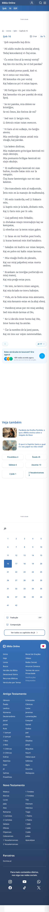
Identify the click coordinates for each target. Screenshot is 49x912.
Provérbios (7, 777)
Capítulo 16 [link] (23, 31)
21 (8, 572)
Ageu (28, 765)
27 (16, 580)
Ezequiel (29, 720)
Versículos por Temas (12, 682)
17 (16, 563)
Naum (28, 753)
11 (8, 555)
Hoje (5, 658)
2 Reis (5, 744)
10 (41, 547)
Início (5, 654)
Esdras (6, 757)
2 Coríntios (7, 820)
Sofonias (29, 761)
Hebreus (29, 808)
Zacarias (29, 769)
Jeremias (29, 712)
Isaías (28, 708)
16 (10, 8)
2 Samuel (7, 736)
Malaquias (30, 773)
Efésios (6, 828)
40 (41, 597)
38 (24, 597)
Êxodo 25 (36, 457)
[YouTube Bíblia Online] (24, 882)
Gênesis (6, 700)
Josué (5, 720)
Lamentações (31, 716)
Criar (35, 36)
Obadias (29, 740)
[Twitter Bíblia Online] (39, 888)
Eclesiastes (30, 700)
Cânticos (29, 704)
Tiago (28, 812)
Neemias (6, 761)
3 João (28, 832)
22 (16, 572)
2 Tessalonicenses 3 (36, 473)
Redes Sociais (31, 662)
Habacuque (30, 757)
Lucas (5, 800)
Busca (5, 666)
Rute (5, 728)
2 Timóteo (30, 795)
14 (33, 555)
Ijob (15, 31)
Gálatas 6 (13, 465)
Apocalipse (30, 840)
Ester (5, 765)
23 (24, 572)
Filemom (29, 804)
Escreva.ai (7, 861)
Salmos (6, 773)
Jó (4, 769)
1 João (28, 824)
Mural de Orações (33, 654)
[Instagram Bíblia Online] (10, 882)
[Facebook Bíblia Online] (10, 888)
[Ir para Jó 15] (5, 344)
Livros (8, 31)
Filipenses (7, 832)
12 (16, 555)
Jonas (28, 744)
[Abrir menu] (44, 3)
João (5, 804)
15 (41, 555)
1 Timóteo (30, 791)
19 (33, 563)
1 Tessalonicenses (10, 840)
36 (8, 597)
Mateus (6, 791)
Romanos (7, 812)
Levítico (6, 708)
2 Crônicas (7, 753)
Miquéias (29, 749)
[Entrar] (32, 3)
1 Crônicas (7, 749)
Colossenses (8, 836)
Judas (28, 836)
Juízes (5, 724)
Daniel (28, 724)
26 (8, 580)
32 (16, 588)
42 (16, 605)
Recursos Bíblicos (10, 678)
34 (33, 588)
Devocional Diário (10, 674)
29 (33, 580)
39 (33, 597)
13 (24, 555)
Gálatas (6, 824)
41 (8, 605)
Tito (27, 800)
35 (41, 588)
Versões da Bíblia (10, 670)
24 (33, 572)
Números (7, 712)
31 (8, 588)
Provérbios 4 (12, 457)
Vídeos (28, 658)
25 (41, 572)
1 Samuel (7, 732)
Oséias (28, 728)
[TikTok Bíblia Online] (24, 888)
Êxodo (5, 704)
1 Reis (5, 740)
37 (16, 597)
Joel (27, 732)
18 (24, 563)
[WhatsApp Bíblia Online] (39, 882)
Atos (5, 808)
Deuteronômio (9, 716)
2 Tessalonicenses (10, 844)
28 (24, 580)
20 (41, 563)
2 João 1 (12, 474)
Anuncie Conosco (33, 666)
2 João (28, 828)
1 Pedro (29, 816)
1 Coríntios (7, 816)
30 (41, 580)
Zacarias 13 (36, 465)
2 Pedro (29, 820)
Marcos (6, 795)
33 (24, 588)
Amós (28, 736)
